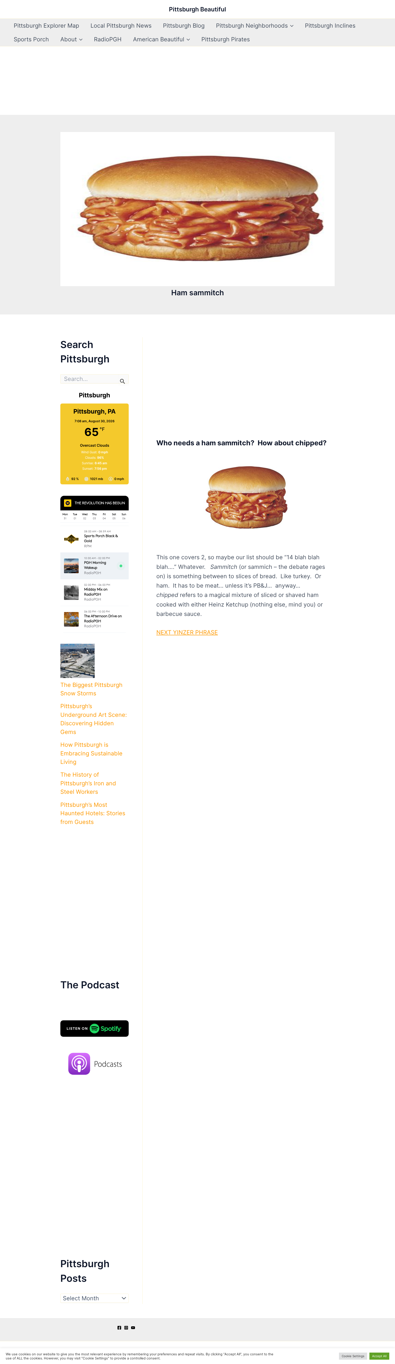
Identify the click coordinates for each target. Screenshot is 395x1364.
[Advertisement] (197, 81)
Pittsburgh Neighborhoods (252, 25)
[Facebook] (119, 1328)
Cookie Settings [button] (353, 1356)
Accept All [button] (379, 1356)
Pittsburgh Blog (184, 25)
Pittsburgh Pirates (225, 39)
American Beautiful (158, 39)
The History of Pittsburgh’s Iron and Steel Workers (88, 783)
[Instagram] (126, 1328)
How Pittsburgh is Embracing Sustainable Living (91, 753)
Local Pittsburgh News (121, 25)
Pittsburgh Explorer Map (46, 25)
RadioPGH (108, 39)
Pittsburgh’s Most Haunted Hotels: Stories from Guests (92, 813)
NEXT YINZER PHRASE (187, 632)
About (68, 39)
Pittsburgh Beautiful (197, 9)
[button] (291, 25)
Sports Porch (31, 39)
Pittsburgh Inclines (330, 25)
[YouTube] (133, 1328)
